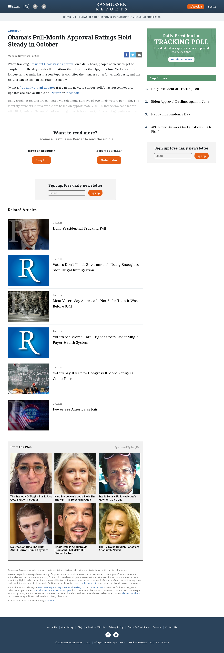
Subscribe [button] (195, 6)
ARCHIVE (14, 31)
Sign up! (95, 193)
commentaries (96, 587)
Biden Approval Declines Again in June (180, 101)
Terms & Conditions (138, 627)
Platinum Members (131, 593)
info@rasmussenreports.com (109, 642)
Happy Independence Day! (171, 114)
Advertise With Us (95, 627)
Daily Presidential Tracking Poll (79, 228)
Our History (67, 627)
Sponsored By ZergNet (127, 447)
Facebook (72, 93)
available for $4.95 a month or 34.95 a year (51, 590)
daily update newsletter (87, 583)
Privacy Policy (116, 627)
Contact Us (171, 627)
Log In (212, 6)
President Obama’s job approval (52, 64)
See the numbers (181, 59)
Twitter (55, 93)
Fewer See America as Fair (75, 409)
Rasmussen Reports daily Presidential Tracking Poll (61, 587)
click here (49, 600)
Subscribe (109, 160)
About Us (52, 627)
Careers (157, 627)
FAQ (79, 627)
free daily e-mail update (37, 87)
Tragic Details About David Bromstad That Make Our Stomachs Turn (70, 550)
